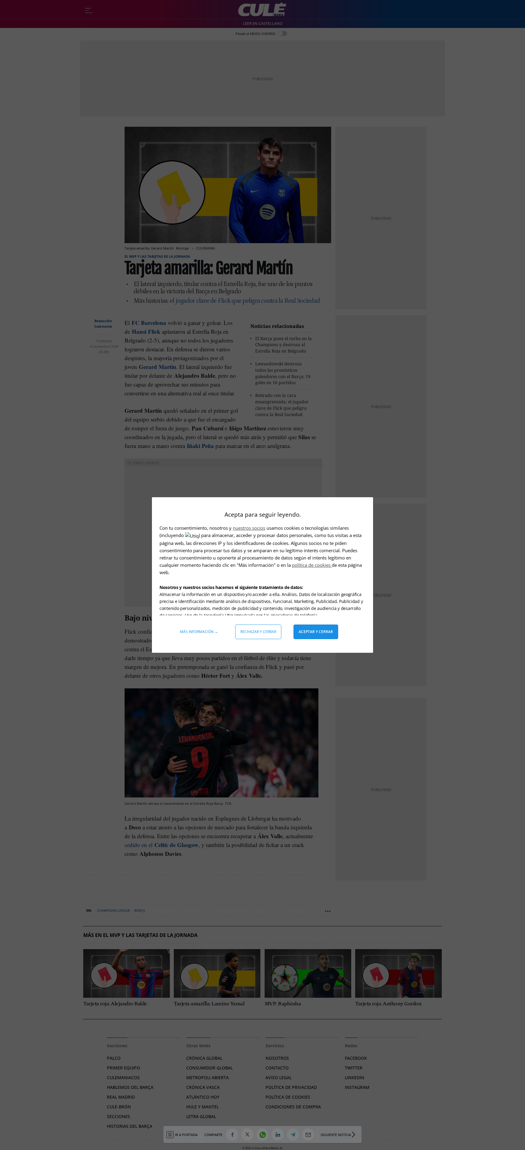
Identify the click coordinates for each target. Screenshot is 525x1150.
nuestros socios (249, 528)
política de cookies (312, 565)
